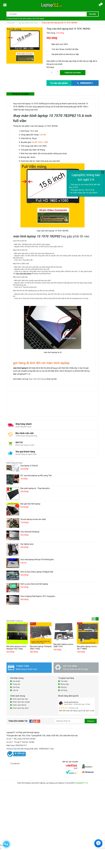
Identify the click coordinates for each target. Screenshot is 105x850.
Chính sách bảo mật (20, 699)
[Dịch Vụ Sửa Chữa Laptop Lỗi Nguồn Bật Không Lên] (12, 575)
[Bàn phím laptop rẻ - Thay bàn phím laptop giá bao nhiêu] (12, 493)
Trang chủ (16, 684)
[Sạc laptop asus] (12, 549)
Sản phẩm (16, 681)
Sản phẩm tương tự (14, 621)
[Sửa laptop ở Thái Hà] (12, 468)
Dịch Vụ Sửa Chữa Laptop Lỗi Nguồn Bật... (37, 572)
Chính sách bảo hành (21, 708)
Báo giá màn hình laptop (30, 504)
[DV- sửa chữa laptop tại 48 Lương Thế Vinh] (12, 479)
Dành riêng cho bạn (14, 463)
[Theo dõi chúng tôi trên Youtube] (34, 721)
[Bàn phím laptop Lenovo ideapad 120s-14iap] (17, 633)
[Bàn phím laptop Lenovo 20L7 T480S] (88, 633)
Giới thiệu (16, 687)
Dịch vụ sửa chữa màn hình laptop (34, 584)
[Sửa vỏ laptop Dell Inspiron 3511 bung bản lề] (12, 600)
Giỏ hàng (64, 690)
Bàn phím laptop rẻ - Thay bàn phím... (35, 488)
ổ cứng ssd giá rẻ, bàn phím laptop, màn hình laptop (25, 18)
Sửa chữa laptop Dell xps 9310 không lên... (37, 559)
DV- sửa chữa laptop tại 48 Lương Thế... (36, 475)
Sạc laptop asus (27, 544)
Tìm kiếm (92, 14)
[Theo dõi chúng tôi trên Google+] (38, 721)
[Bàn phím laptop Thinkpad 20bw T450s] (41, 633)
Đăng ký (64, 687)
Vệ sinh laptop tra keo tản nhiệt (33, 519)
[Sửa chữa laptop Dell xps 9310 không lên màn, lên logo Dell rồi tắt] (12, 563)
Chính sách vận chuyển (21, 702)
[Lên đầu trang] (100, 837)
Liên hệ (15, 690)
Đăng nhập (65, 684)
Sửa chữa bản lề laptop (29, 532)
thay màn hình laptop (37, 379)
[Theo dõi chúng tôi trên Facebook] (31, 721)
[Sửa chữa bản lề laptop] (12, 535)
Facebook (14, 763)
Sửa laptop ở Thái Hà (29, 466)
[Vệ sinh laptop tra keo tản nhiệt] (12, 523)
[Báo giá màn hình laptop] (12, 509)
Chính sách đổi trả (19, 705)
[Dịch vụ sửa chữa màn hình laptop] (12, 587)
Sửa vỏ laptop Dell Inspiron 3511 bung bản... (38, 596)
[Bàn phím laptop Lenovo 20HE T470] (64, 632)
